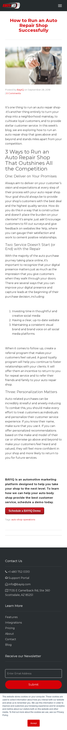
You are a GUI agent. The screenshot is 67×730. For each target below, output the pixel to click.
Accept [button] (33, 723)
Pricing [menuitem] (10, 628)
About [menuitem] (9, 633)
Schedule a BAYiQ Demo (25, 510)
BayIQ (20, 89)
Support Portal (18, 578)
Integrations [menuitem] (13, 622)
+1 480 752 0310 (18, 571)
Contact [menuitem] (10, 639)
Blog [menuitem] (8, 644)
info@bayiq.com (19, 584)
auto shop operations (23, 519)
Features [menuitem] (11, 617)
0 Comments (13, 93)
